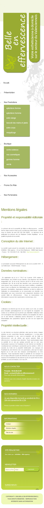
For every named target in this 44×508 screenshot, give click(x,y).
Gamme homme (12, 159)
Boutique (7, 144)
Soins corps (10, 128)
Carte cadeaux (12, 150)
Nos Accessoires (10, 175)
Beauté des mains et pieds (17, 123)
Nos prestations (10, 102)
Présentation (9, 92)
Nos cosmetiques (13, 154)
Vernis (8, 164)
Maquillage (11, 132)
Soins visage (11, 118)
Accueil (6, 83)
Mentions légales (11, 428)
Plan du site (9, 432)
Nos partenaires (10, 195)
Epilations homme (13, 113)
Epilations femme (13, 108)
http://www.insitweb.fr (33, 252)
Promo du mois (10, 185)
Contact (8, 424)
